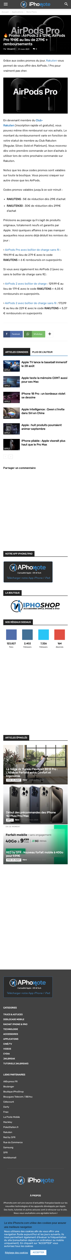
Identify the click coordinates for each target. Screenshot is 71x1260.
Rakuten (51, 60)
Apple (7, 370)
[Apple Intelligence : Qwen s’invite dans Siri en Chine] (11, 413)
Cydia (6, 1053)
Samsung (8, 1147)
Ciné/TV (7, 1044)
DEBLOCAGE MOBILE (13, 1019)
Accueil (5, 12)
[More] (49, 334)
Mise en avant (13, 780)
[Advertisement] (35, 693)
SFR (5, 1152)
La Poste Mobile (11, 1117)
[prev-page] (5, 457)
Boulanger (8, 1086)
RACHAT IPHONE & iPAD (15, 1024)
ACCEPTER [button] (38, 1252)
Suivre (27, 631)
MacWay (7, 1122)
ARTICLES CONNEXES (16, 352)
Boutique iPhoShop (13, 1091)
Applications (17, 12)
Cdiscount (8, 1101)
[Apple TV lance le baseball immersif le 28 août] (11, 366)
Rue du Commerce (13, 1142)
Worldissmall (9, 1157)
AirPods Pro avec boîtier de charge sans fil (32, 249)
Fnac (6, 1112)
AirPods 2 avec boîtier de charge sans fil (30, 303)
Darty (6, 1107)
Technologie (10, 1029)
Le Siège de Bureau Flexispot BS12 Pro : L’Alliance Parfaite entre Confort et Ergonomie (32, 772)
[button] (5, 4)
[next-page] (11, 457)
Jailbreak (9, 1058)
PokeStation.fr (10, 1127)
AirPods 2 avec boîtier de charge (26, 283)
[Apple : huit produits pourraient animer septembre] (11, 429)
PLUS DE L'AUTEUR (42, 352)
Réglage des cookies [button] (16, 1252)
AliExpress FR (10, 1081)
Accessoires (10, 1034)
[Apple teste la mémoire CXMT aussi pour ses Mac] (11, 381)
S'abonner (60, 631)
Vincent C (11, 49)
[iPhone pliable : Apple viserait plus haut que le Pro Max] (11, 444)
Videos (7, 1049)
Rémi (25, 780)
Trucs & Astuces (13, 1014)
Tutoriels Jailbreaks (15, 1063)
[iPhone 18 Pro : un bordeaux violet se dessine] (11, 397)
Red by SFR (9, 1137)
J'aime (11, 631)
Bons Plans (31, 12)
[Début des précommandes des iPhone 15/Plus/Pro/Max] (35, 804)
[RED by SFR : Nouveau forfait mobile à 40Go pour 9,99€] (35, 844)
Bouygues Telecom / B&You (17, 1096)
